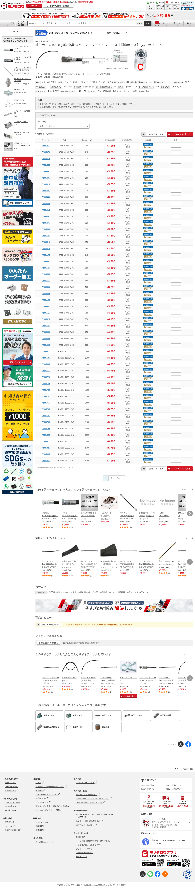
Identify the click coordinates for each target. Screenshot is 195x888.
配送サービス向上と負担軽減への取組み (52, 806)
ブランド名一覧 (11, 787)
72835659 (46, 339)
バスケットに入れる (182, 134)
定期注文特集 (10, 806)
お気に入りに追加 (155, 134)
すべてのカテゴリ (35, 23)
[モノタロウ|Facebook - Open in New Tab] (157, 876)
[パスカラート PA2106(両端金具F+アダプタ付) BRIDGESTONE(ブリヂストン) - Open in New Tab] (167, 667)
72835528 (46, 255)
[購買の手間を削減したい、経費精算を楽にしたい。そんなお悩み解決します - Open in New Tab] (114, 605)
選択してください (47, 126)
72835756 (46, 403)
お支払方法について (174, 785)
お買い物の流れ (147, 785)
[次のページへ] (190, 513)
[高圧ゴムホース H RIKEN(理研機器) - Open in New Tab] (167, 551)
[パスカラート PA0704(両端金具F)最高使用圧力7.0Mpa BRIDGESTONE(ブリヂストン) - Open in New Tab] (128, 502)
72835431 (46, 191)
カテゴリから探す (8, 23)
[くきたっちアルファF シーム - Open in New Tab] (128, 667)
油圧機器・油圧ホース (126, 592)
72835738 (46, 390)
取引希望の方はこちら (45, 842)
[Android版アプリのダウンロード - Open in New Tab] (179, 863)
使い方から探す (11, 810)
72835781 (46, 416)
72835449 (46, 204)
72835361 (46, 146)
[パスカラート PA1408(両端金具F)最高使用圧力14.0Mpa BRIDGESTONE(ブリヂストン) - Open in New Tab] (147, 551)
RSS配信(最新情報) (13, 830)
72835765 (46, 409)
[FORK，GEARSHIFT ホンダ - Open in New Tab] (167, 502)
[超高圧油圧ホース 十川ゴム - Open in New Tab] (70, 667)
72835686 (46, 358)
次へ (118, 478)
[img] (13, 6)
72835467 (46, 216)
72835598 (46, 300)
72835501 (46, 236)
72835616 (46, 313)
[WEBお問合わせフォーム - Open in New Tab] (150, 5)
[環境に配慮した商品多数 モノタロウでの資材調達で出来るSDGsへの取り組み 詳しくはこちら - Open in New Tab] (17, 493)
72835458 (46, 210)
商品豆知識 (9, 822)
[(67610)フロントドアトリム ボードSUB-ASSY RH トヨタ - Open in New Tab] (89, 502)
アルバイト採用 (42, 822)
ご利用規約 (80, 837)
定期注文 (45, 9)
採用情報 (37, 818)
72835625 (46, 319)
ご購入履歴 (57, 9)
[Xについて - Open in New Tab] (143, 876)
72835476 (46, 223)
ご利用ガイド (150, 780)
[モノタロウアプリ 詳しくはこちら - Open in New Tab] (166, 853)
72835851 (46, 461)
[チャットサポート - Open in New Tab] (160, 5)
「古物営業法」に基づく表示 (88, 845)
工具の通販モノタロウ (60, 592)
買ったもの (177, 23)
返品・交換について (174, 789)
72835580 (46, 287)
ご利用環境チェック (84, 853)
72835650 (46, 332)
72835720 (46, 377)
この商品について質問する (48, 643)
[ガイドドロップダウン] (172, 7)
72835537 (46, 261)
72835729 (46, 384)
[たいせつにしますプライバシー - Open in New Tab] (187, 874)
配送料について (147, 789)
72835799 (46, 429)
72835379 (46, 159)
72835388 (46, 165)
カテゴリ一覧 (10, 783)
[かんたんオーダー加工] (17, 324)
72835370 (46, 152)
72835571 (46, 281)
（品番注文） (20, 23)
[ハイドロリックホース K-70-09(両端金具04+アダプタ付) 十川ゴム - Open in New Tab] (50, 667)
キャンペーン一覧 (12, 802)
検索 (148, 23)
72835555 (46, 274)
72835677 (46, 351)
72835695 (46, 364)
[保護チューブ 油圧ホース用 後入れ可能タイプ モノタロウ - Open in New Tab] (70, 551)
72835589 (46, 294)
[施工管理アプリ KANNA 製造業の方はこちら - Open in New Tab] (17, 386)
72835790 (46, 422)
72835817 (46, 441)
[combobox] (90, 23)
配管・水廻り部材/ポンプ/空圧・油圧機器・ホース (94, 592)
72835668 (46, 345)
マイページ (31, 9)
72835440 (46, 197)
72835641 (46, 326)
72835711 (46, 371)
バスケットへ (130, 696)
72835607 (46, 306)
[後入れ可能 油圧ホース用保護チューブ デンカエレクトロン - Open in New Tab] (109, 551)
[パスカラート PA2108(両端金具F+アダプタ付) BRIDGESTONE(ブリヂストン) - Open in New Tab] (109, 667)
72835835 (46, 454)
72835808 (46, 435)
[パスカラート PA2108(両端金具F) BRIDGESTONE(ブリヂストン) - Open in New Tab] (89, 551)
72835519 (46, 249)
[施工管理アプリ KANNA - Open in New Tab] (17, 365)
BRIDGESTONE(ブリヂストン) (48, 41)
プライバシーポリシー (85, 849)
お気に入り (189, 23)
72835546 (46, 268)
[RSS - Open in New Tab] (165, 876)
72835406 (46, 178)
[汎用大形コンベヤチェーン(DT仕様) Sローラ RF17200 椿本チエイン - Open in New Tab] (147, 502)
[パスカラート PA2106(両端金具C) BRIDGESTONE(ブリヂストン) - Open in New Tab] (70, 502)
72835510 (46, 242)
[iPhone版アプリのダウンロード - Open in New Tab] (153, 863)
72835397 (46, 171)
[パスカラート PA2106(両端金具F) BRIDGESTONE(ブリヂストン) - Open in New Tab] (50, 502)
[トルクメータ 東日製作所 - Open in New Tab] (109, 502)
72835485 (46, 229)
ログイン (34, 6)
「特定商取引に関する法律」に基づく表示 (93, 841)
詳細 (138, 23)
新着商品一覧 (10, 790)
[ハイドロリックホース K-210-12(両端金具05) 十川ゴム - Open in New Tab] (147, 667)
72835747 (46, 396)
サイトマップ (81, 857)
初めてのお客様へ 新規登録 (59, 6)
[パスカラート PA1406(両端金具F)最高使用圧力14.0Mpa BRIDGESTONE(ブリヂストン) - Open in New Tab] (50, 551)
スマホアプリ (10, 826)
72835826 (46, 448)
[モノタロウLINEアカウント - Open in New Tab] (150, 876)
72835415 (46, 184)
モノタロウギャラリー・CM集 (48, 810)
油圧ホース (143, 592)
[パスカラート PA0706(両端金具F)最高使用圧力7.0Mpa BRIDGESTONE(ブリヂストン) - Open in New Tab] (128, 551)
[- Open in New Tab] (149, 801)
